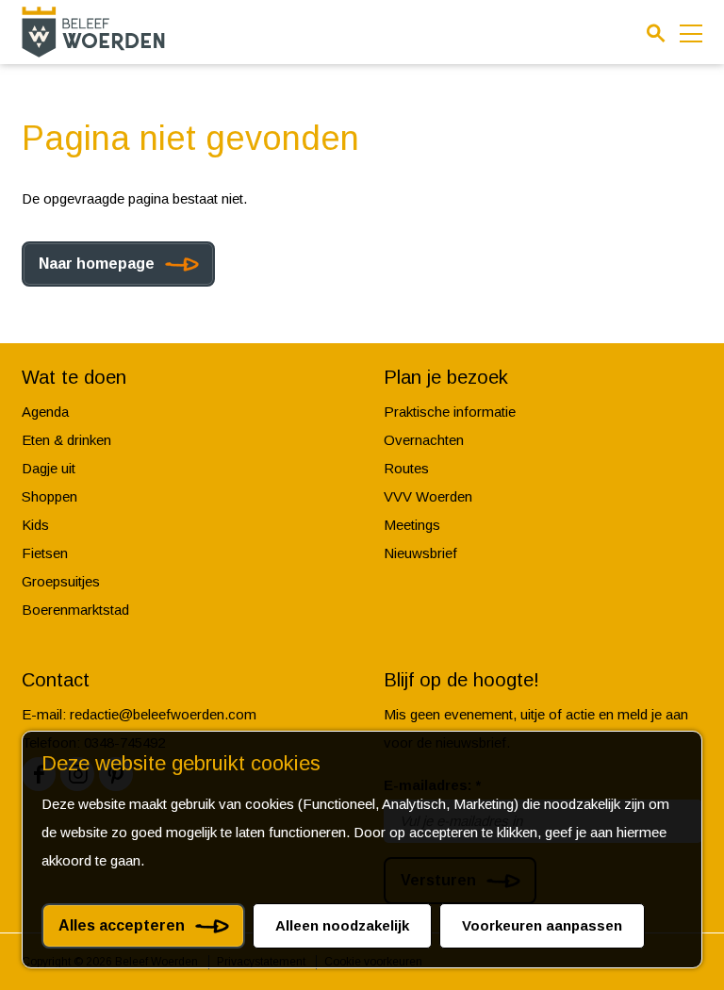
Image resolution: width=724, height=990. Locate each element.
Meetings (412, 525)
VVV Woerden (428, 496)
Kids (35, 525)
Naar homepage (97, 264)
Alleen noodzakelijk (342, 925)
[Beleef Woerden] (93, 32)
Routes (406, 468)
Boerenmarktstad (75, 610)
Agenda (45, 412)
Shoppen (49, 496)
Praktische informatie (450, 412)
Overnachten (424, 440)
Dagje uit (48, 468)
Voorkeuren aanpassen (542, 925)
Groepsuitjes (61, 581)
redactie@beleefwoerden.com (163, 714)
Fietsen (45, 553)
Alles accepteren (121, 925)
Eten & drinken (66, 440)
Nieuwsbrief (420, 553)
